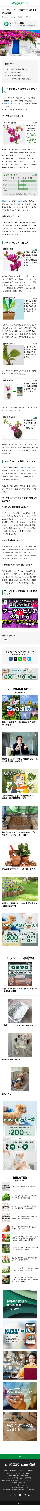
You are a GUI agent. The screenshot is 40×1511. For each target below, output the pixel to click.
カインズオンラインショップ (18, 1485)
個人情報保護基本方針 (18, 1482)
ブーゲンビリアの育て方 (14, 72)
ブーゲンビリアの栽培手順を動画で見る (19, 79)
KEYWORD (26, 1473)
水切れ (27, 467)
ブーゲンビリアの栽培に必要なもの (17, 69)
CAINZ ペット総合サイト (18, 1487)
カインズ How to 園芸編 (17, 23)
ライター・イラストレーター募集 (19, 1475)
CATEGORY (13, 1471)
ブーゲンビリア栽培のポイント (16, 75)
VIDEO (18, 1473)
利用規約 (15, 1480)
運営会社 (31, 1489)
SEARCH (37, 3)
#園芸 (5, 639)
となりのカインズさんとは (14, 1478)
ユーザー (14, 17)
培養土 (6, 104)
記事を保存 (28, 16)
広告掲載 (28, 1478)
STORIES (10, 1473)
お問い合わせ (6, 1480)
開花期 (4, 201)
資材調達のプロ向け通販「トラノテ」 (14, 1489)
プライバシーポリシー (28, 1480)
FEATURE (30, 1471)
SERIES (22, 1471)
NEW (5, 1471)
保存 (5, 32)
